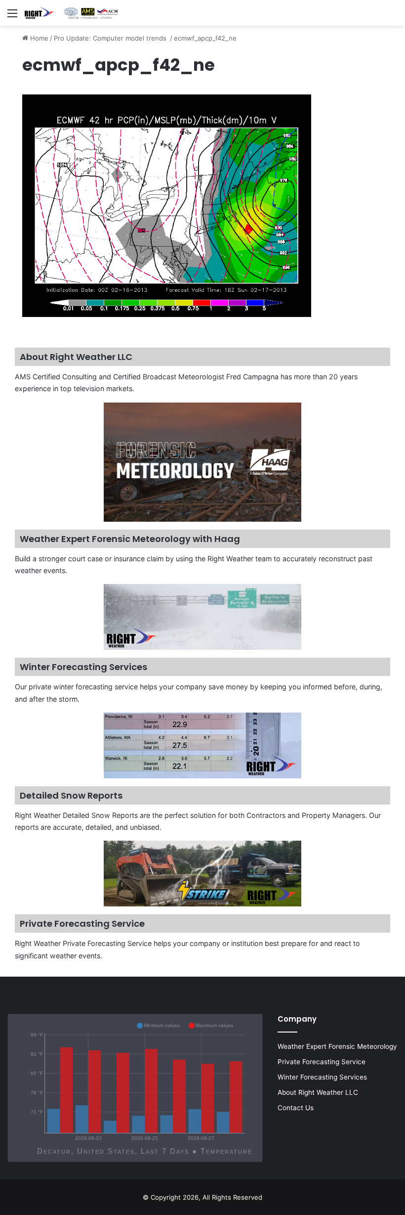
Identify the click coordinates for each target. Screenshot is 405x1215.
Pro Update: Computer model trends (111, 38)
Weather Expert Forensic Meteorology (337, 1046)
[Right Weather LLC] (72, 13)
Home (38, 38)
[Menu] (12, 16)
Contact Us (296, 1108)
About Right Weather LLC (318, 1092)
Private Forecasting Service (321, 1062)
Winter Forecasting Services (322, 1077)
